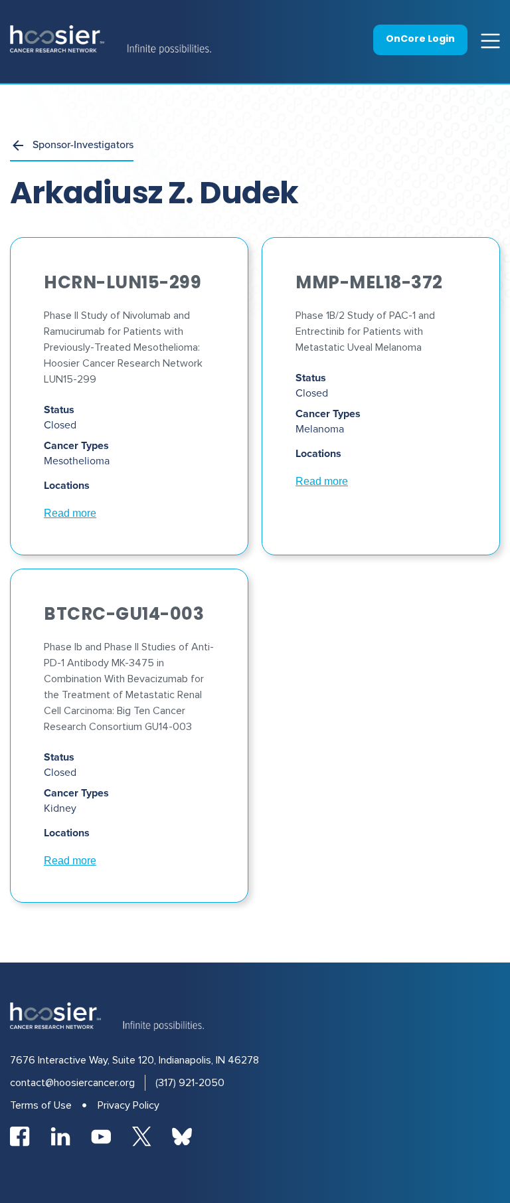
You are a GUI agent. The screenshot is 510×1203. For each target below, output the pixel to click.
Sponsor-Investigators (83, 144)
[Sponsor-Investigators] (18, 145)
